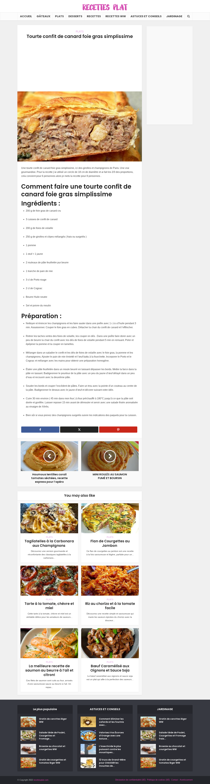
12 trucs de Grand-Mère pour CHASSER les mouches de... (112, 762)
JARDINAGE (174, 16)
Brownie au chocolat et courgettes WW (52, 748)
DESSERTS (75, 16)
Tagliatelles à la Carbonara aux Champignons (49, 543)
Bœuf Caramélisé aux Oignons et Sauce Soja (110, 668)
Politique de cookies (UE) (158, 780)
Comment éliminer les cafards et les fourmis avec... (111, 722)
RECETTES (94, 16)
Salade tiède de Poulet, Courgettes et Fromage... (52, 735)
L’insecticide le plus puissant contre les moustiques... (110, 749)
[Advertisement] (80, 65)
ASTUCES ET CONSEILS (146, 16)
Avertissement (186, 780)
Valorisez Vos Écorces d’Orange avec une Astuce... (111, 735)
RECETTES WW (115, 16)
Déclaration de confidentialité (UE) (130, 780)
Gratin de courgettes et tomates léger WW (52, 761)
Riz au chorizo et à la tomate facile (110, 606)
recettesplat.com (41, 780)
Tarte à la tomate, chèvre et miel (49, 606)
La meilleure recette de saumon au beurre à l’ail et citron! (49, 670)
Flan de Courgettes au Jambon (110, 543)
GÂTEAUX (43, 16)
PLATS (59, 16)
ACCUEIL (26, 16)
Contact (174, 780)
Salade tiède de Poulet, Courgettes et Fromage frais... (172, 735)
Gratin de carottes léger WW (53, 720)
